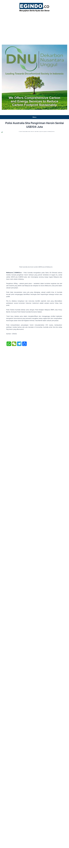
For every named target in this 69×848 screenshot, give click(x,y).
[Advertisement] (34, 27)
